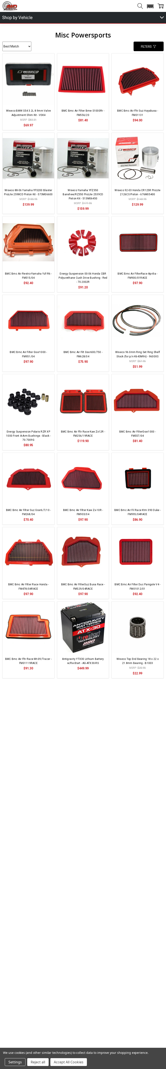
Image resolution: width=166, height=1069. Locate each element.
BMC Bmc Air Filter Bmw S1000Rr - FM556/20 (83, 112)
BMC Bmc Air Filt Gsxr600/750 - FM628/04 (83, 354)
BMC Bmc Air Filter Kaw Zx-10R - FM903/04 (83, 512)
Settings (15, 1062)
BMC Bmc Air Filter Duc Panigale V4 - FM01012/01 (137, 586)
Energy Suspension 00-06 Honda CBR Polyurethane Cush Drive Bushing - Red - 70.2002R (83, 277)
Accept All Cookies (68, 1062)
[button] (150, 6)
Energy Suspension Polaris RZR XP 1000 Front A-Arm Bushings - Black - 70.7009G (28, 435)
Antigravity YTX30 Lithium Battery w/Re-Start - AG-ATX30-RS (83, 661)
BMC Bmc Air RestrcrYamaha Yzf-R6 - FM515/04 (28, 275)
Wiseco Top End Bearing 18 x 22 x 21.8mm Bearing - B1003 (138, 661)
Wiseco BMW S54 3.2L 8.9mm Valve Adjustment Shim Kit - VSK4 (28, 112)
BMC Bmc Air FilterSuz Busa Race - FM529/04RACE (83, 586)
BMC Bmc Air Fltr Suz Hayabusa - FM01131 (137, 112)
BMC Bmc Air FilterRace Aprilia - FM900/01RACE (137, 275)
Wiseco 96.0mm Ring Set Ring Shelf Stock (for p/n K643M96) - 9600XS (137, 354)
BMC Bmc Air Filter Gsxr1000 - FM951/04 (28, 354)
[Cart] (160, 6)
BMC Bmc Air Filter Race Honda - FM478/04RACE (28, 586)
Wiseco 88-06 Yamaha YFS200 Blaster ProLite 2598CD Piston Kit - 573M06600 (28, 192)
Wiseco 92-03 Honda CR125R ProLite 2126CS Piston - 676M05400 (137, 192)
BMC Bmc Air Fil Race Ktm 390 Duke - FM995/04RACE (137, 512)
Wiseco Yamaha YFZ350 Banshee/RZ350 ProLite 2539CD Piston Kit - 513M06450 (83, 194)
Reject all (38, 1062)
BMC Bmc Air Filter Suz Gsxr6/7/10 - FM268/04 (28, 512)
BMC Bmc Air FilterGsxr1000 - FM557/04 (137, 433)
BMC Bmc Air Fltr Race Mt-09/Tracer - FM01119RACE (28, 661)
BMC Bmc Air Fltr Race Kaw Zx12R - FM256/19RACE (83, 433)
